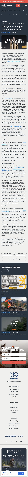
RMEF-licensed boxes (15, 126)
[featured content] (14, 460)
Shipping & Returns (14, 423)
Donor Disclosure (14, 426)
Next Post (20, 253)
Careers (14, 397)
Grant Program (14, 410)
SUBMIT (13, 362)
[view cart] (22, 5)
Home (2, 10)
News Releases (14, 407)
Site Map (14, 412)
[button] (13, 14)
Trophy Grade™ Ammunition (13, 61)
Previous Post (7, 253)
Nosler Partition (8, 99)
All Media (5, 271)
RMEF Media (6, 10)
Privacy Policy (14, 421)
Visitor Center (14, 392)
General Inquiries (14, 389)
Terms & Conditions (14, 428)
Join (18, 5)
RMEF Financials (14, 405)
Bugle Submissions (14, 394)
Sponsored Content (6, 32)
